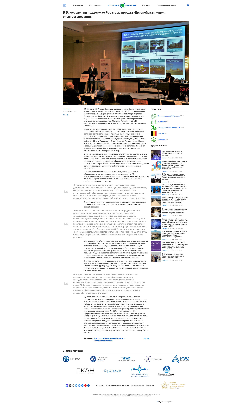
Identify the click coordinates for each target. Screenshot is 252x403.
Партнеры (146, 5)
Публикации (78, 5)
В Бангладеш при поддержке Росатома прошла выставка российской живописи (173, 256)
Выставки (162, 122)
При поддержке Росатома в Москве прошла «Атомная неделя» (172, 153)
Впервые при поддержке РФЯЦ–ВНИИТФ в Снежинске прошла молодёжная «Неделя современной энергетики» (174, 234)
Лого (122, 5)
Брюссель (162, 140)
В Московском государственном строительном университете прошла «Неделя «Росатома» (174, 211)
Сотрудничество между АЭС (169, 128)
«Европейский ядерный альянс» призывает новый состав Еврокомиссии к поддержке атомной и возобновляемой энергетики (174, 165)
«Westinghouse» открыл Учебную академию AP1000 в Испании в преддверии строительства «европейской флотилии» (175, 200)
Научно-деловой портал (166, 5)
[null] (64, 115)
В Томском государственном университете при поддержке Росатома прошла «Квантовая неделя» (173, 176)
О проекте (100, 385)
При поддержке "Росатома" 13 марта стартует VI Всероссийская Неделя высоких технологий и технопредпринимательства (175, 245)
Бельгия (161, 134)
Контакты (150, 385)
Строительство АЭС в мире (169, 116)
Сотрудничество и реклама (117, 385)
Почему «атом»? (137, 385)
